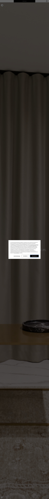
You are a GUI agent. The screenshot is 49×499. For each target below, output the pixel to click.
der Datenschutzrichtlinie (32, 245)
